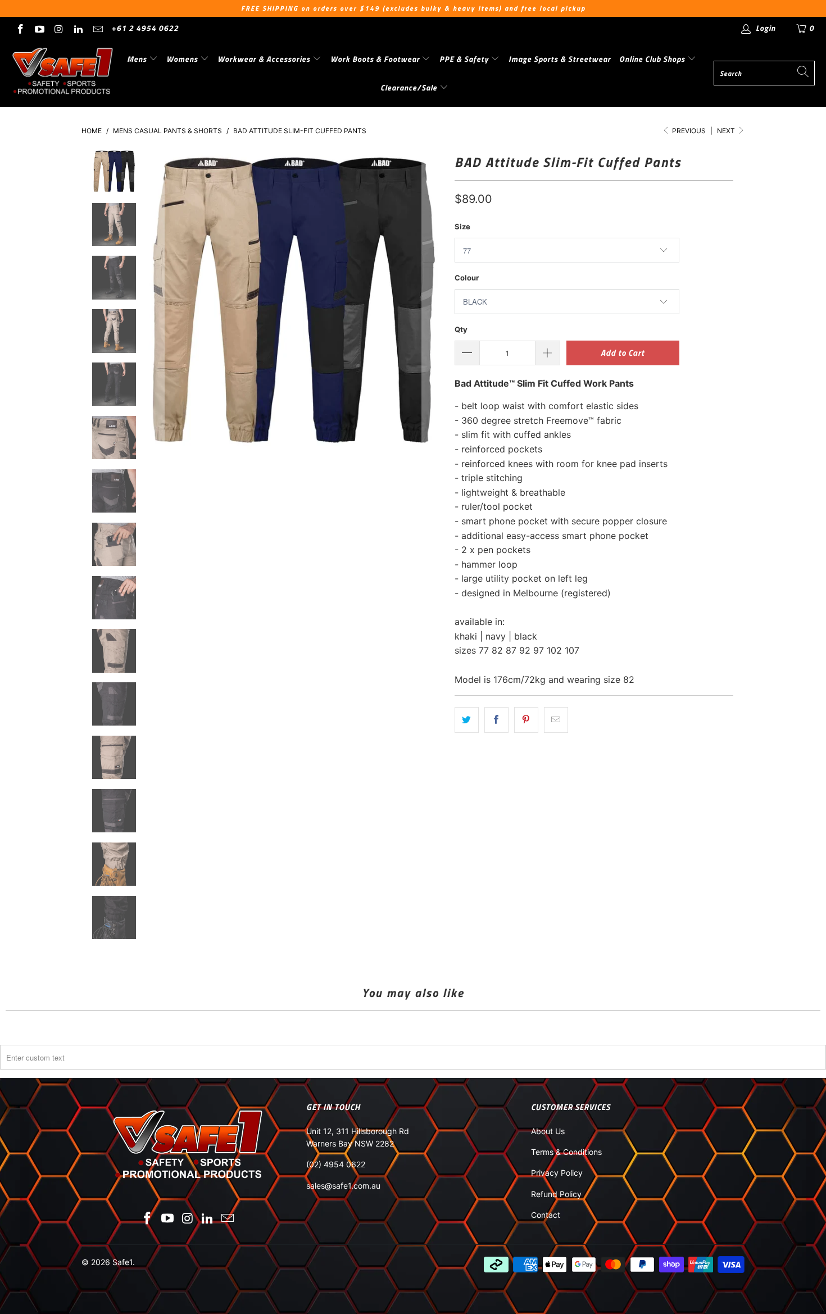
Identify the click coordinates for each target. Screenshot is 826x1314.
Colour (467, 277)
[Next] (432, 299)
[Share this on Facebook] (496, 720)
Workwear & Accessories (264, 59)
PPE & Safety (465, 59)
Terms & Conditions (566, 1152)
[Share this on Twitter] (467, 720)
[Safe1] (63, 73)
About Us (548, 1131)
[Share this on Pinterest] (526, 720)
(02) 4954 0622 (335, 1164)
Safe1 (122, 1262)
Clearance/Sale (409, 87)
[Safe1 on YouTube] (39, 28)
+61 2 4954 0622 (145, 28)
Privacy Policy (557, 1172)
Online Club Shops (653, 59)
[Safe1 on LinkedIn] (78, 28)
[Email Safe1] (97, 28)
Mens (138, 59)
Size (462, 226)
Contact (545, 1215)
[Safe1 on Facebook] (19, 28)
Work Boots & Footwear (376, 59)
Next (727, 130)
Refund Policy (556, 1194)
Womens (183, 59)
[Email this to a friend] (556, 720)
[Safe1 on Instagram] (58, 28)
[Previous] (153, 299)
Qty (461, 329)
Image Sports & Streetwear (560, 59)
